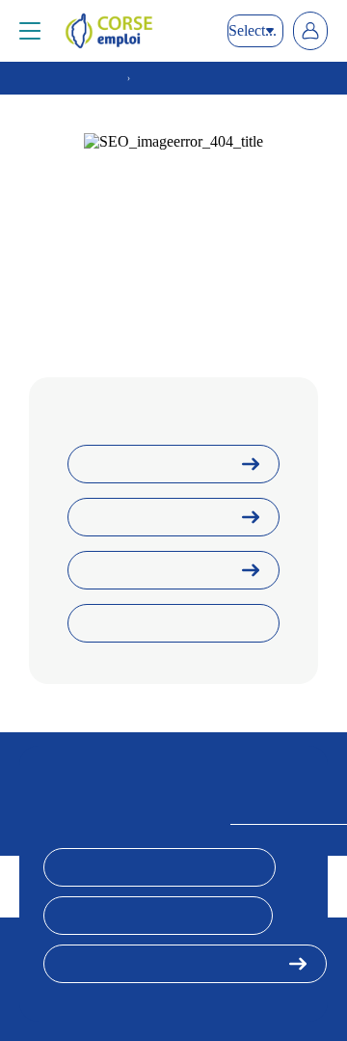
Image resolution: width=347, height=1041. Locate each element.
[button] (29, 31)
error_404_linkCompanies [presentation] (166, 623)
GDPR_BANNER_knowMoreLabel (172, 964)
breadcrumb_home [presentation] (70, 78)
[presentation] (136, 31)
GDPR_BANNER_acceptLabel (159, 867)
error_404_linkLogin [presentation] (154, 517)
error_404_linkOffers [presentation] (155, 570)
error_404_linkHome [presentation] (153, 464)
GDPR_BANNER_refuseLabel (158, 915)
